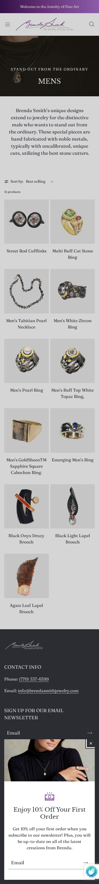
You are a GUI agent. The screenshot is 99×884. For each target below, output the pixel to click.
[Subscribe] (85, 862)
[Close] (91, 743)
